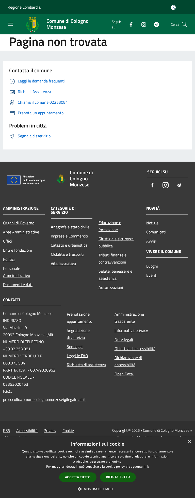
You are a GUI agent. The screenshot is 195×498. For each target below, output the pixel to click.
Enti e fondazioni (17, 250)
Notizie (152, 223)
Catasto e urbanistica (69, 245)
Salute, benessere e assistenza (115, 274)
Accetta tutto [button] (78, 477)
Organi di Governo (18, 223)
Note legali (124, 339)
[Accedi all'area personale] (173, 7)
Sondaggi (75, 346)
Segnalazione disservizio (78, 333)
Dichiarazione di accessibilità (128, 361)
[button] (97, 489)
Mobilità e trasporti (67, 254)
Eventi (151, 275)
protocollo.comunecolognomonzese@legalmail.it (32, 399)
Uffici (7, 241)
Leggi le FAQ (77, 356)
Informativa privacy (131, 330)
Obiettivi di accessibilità (135, 348)
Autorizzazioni (111, 287)
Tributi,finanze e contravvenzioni (112, 258)
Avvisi (151, 241)
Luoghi (152, 266)
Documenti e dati (17, 285)
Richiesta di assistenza (86, 365)
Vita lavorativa (63, 263)
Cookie (68, 430)
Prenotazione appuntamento (79, 317)
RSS (6, 430)
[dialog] (97, 467)
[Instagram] (142, 24)
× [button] (189, 442)
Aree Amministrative (21, 232)
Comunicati (156, 232)
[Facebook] (129, 24)
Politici (9, 259)
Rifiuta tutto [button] (118, 477)
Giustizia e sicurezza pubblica (116, 242)
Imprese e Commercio (69, 236)
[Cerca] (184, 24)
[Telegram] (154, 24)
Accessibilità (27, 430)
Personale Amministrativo (16, 271)
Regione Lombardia (24, 7)
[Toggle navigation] (10, 24)
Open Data (124, 374)
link (146, 466)
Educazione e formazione (110, 226)
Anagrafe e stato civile (70, 227)
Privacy (50, 430)
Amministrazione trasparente (129, 317)
